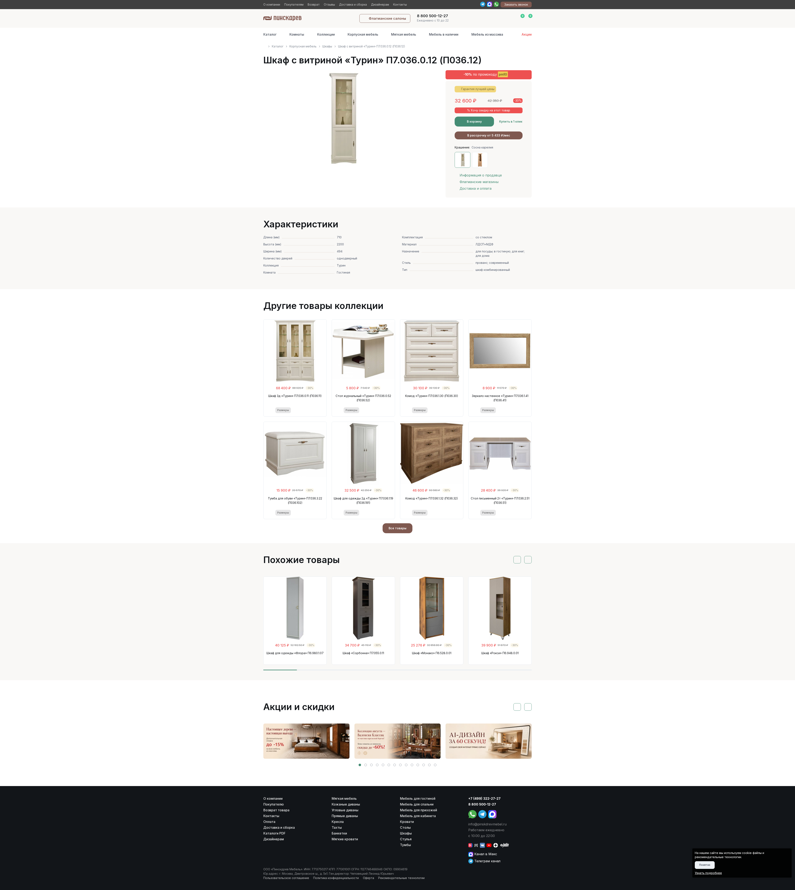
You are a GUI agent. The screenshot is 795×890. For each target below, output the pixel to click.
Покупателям (294, 4)
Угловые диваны (345, 810)
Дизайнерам (380, 4)
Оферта (368, 878)
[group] (306, 741)
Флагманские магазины (479, 182)
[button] (360, 765)
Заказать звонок (516, 4)
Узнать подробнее (708, 873)
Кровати (407, 822)
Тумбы (405, 845)
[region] (397, 44)
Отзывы (329, 4)
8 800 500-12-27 (482, 804)
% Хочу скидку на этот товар (488, 110)
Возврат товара (276, 810)
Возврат (314, 4)
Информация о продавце (481, 175)
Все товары (397, 528)
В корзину (474, 121)
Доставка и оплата (475, 188)
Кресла (338, 822)
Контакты (400, 4)
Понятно (704, 864)
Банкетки (339, 833)
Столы (405, 827)
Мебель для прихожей (418, 810)
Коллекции (326, 34)
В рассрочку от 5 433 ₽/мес (488, 135)
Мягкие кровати (345, 839)
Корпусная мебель (363, 34)
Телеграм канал (486, 861)
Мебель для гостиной (417, 798)
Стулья (406, 839)
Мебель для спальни (417, 804)
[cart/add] (312, 410)
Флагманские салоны (387, 18)
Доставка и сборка (353, 4)
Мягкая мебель (403, 34)
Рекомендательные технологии (401, 878)
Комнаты (296, 34)
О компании (271, 4)
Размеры (283, 410)
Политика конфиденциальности (336, 878)
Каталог (270, 34)
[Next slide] (422, 120)
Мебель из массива (487, 34)
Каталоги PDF (274, 833)
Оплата (269, 822)
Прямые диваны (345, 816)
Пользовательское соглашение (286, 878)
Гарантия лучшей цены (477, 89)
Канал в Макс (485, 854)
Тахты (337, 827)
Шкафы (327, 46)
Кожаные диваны (346, 804)
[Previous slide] (271, 120)
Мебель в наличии (443, 34)
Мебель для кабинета (418, 816)
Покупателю (273, 804)
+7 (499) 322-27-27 (484, 798)
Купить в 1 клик (510, 121)
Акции (527, 34)
